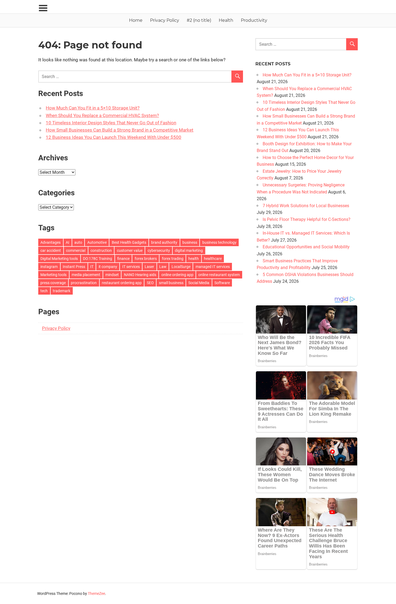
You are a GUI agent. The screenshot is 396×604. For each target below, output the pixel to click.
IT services (131, 266)
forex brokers (146, 258)
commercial (75, 250)
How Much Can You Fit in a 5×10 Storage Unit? (93, 108)
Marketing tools (53, 275)
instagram (49, 266)
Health (226, 20)
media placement (86, 275)
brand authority (164, 242)
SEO (150, 283)
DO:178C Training (97, 258)
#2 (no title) (199, 20)
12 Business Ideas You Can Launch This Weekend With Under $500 (113, 137)
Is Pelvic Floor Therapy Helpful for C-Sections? (306, 219)
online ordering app (177, 275)
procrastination (84, 283)
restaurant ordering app (122, 283)
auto (78, 242)
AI (67, 242)
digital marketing (189, 250)
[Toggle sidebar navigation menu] (43, 8)
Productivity (254, 20)
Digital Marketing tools (59, 258)
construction (101, 250)
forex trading (172, 258)
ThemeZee (96, 593)
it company (108, 266)
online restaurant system (219, 275)
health (193, 258)
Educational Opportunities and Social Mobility (306, 246)
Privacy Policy (164, 20)
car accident (50, 250)
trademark (61, 291)
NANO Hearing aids (140, 275)
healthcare (213, 258)
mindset (112, 275)
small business (171, 283)
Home (136, 20)
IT (91, 266)
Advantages (50, 242)
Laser (149, 266)
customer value (130, 250)
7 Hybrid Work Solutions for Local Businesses (306, 205)
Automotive (97, 242)
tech (44, 291)
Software (222, 283)
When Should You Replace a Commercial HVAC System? (102, 115)
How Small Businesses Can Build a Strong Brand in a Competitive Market (119, 130)
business (189, 242)
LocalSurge (181, 266)
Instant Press (74, 266)
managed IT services (213, 266)
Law (162, 266)
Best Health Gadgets (129, 242)
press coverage (53, 283)
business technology (219, 242)
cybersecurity (159, 250)
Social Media (198, 283)
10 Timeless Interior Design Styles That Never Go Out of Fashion (111, 122)
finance (123, 258)
